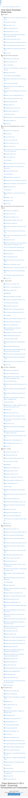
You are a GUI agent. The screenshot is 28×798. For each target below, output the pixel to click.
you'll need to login (19, 792)
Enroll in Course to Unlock (14, 794)
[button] (1, 1)
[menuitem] (1, 3)
